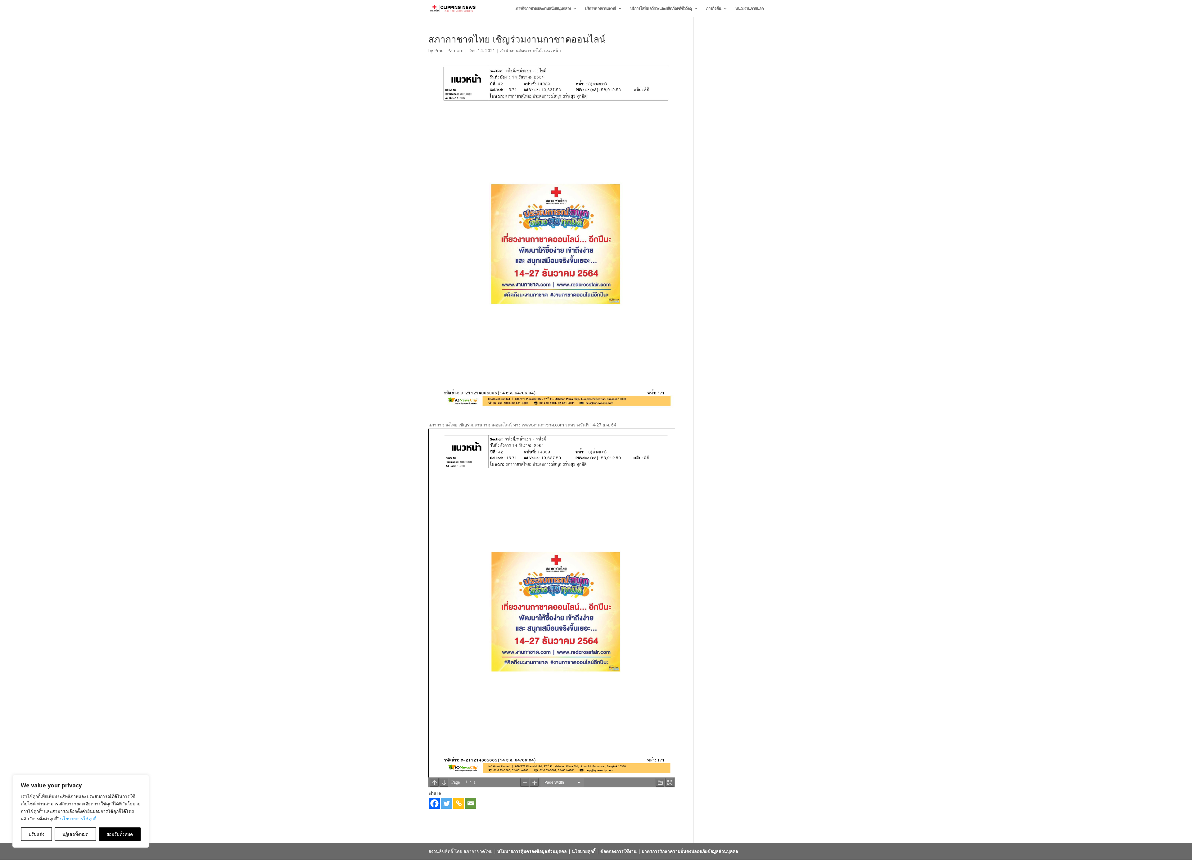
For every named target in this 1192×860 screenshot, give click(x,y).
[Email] (470, 803)
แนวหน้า (552, 50)
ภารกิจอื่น (713, 8)
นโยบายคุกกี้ (583, 851)
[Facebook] (434, 803)
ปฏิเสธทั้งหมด (75, 834)
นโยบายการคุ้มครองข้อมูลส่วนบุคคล (532, 851)
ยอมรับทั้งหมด (119, 834)
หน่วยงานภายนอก (749, 8)
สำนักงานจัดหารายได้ (521, 50)
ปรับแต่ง (36, 834)
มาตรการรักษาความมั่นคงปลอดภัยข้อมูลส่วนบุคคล (690, 851)
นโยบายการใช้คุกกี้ (78, 819)
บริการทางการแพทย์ (600, 8)
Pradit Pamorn (448, 50)
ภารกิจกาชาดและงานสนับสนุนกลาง (543, 8)
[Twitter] (446, 803)
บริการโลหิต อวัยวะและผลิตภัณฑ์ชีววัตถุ (661, 8)
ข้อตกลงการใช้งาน (618, 851)
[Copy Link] (458, 803)
